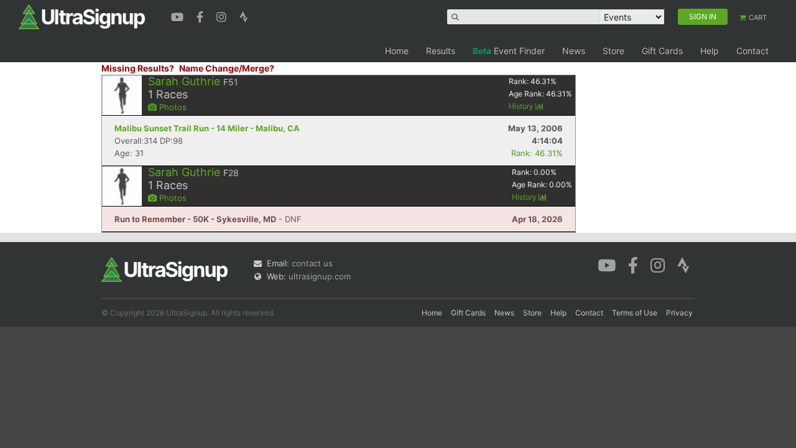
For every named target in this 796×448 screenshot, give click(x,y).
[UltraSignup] (82, 16)
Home (397, 50)
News (573, 50)
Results (440, 50)
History (522, 106)
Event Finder (509, 50)
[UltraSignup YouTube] (179, 15)
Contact (752, 50)
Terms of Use (634, 312)
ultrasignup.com (320, 276)
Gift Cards (662, 50)
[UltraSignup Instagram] (222, 15)
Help (709, 50)
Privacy (679, 312)
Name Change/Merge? (226, 68)
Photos (172, 107)
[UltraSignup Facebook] (201, 15)
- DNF (208, 219)
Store (613, 50)
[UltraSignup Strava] (243, 15)
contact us (312, 263)
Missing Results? (137, 68)
